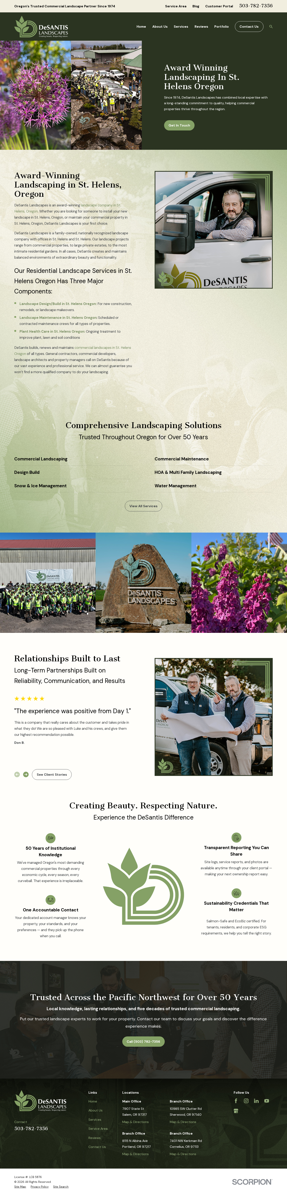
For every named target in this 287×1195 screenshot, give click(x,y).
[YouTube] (266, 1101)
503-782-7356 (256, 6)
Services (94, 1119)
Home (92, 1101)
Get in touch (179, 125)
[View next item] (26, 774)
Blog (195, 6)
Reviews (94, 1138)
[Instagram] (246, 1101)
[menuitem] (20, 1186)
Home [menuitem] (141, 26)
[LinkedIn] (256, 1101)
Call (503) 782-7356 (143, 1041)
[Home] (41, 26)
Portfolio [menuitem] (221, 26)
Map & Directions (135, 1122)
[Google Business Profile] (236, 1111)
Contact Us (249, 26)
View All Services (143, 506)
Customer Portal (219, 6)
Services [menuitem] (181, 26)
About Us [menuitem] (160, 26)
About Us (95, 1110)
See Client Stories (52, 774)
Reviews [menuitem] (201, 26)
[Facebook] (236, 1101)
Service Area (175, 6)
